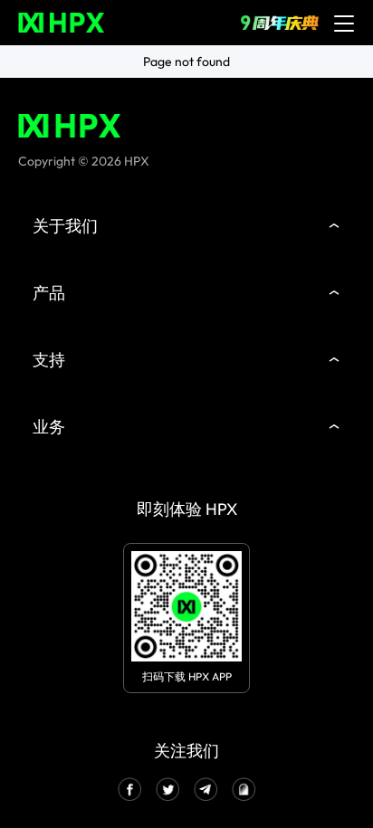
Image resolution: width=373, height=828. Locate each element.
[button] (186, 226)
